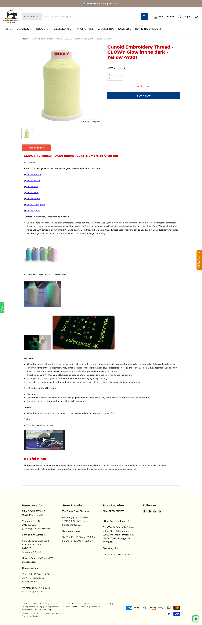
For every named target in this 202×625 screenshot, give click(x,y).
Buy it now (144, 95)
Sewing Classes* (104, 604)
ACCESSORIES (63, 29)
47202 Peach (33, 180)
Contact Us (95, 607)
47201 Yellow (33, 174)
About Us (84, 607)
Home (25, 38)
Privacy (38, 609)
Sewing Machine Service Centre (57, 607)
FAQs (75, 607)
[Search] (144, 16)
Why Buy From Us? (29, 604)
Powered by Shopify (30, 616)
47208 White (33, 210)
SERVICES (23, 29)
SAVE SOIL (124, 29)
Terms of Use (27, 609)
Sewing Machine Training (32, 607)
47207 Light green (35, 204)
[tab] (36, 147)
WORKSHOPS (106, 29)
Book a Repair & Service (50, 604)
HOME (7, 29)
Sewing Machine (69, 604)
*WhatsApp (28, 587)
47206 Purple (33, 198)
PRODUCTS (42, 29)
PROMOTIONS (85, 29)
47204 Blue (32, 192)
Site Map (47, 609)
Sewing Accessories (86, 604)
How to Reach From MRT (149, 29)
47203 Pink (32, 186)
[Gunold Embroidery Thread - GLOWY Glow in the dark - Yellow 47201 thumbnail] (27, 133)
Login (187, 16)
